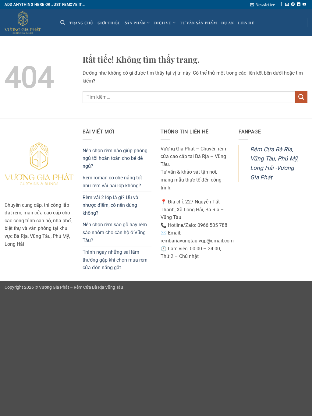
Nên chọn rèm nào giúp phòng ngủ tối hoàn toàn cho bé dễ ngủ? (115, 158)
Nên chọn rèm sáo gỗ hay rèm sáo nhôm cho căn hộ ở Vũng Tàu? (115, 232)
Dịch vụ (163, 22)
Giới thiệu (109, 22)
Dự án (227, 22)
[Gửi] (301, 97)
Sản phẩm (135, 22)
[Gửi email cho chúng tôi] (287, 4)
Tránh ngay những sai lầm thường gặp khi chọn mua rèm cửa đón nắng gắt (115, 259)
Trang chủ (81, 22)
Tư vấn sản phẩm (198, 22)
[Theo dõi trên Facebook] (281, 4)
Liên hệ (246, 22)
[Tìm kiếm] (62, 22)
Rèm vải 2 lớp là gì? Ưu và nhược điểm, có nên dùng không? (110, 205)
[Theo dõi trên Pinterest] (293, 4)
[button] (262, 4)
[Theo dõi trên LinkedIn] (298, 4)
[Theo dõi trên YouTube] (304, 4)
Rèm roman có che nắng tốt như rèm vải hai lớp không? (112, 182)
